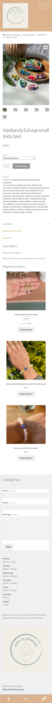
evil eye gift (19, 190)
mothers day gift (38, 201)
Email (9, 502)
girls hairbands (18, 196)
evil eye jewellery (31, 190)
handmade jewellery (10, 201)
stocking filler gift (28, 207)
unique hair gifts (19, 212)
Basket (40, 697)
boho (29, 185)
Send (8, 546)
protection (34, 204)
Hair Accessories (28, 35)
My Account (8, 699)
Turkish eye (29, 209)
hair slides (37, 196)
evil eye (43, 188)
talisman (20, 209)
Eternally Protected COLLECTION (24, 180)
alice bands (11, 185)
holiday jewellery (25, 201)
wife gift (29, 212)
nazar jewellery (8, 204)
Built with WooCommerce (13, 689)
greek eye (28, 196)
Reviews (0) (7, 238)
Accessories (16, 35)
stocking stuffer (42, 207)
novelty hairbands (22, 204)
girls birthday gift (27, 193)
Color (5, 155)
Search (26, 699)
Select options (26, 394)
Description (7, 224)
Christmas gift (34, 188)
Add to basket (21, 166)
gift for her (16, 193)
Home (8, 35)
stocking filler (15, 207)
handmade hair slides (38, 198)
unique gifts (7, 212)
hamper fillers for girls (20, 198)
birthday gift (21, 185)
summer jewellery (9, 209)
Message (10, 514)
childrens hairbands (20, 188)
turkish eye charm (41, 209)
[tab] (26, 224)
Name (9, 490)
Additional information (12, 231)
